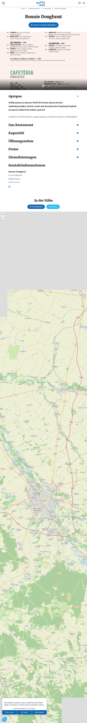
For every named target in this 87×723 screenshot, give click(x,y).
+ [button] (3, 214)
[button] (4, 719)
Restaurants (47, 8)
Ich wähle (24, 712)
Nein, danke (10, 712)
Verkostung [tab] (53, 207)
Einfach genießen (34, 8)
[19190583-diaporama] (43, 61)
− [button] (3, 217)
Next (49, 86)
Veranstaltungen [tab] (36, 207)
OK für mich (39, 712)
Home (23, 8)
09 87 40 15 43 (13, 182)
